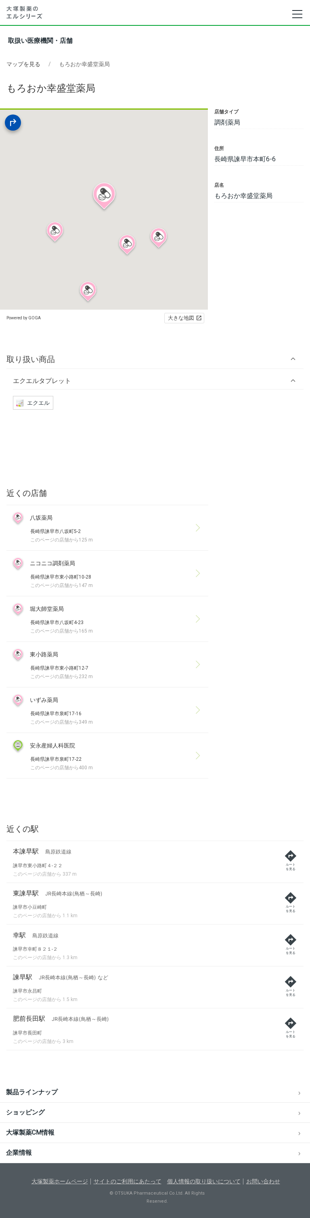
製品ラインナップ (32, 1092)
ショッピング (25, 1112)
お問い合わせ (263, 1181)
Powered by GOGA (23, 318)
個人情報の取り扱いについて (204, 1181)
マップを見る (23, 64)
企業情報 (19, 1152)
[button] (155, 359)
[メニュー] (297, 14)
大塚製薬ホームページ (59, 1181)
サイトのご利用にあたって (127, 1181)
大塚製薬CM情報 (30, 1132)
